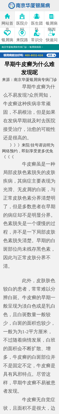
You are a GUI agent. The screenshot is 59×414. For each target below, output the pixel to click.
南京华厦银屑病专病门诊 (14, 47)
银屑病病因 (35, 47)
